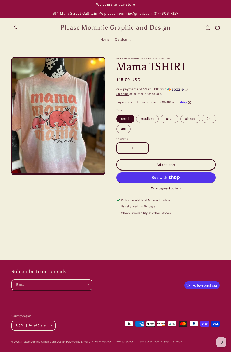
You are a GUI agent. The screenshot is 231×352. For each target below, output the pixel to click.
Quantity (122, 138)
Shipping (122, 93)
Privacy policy (125, 341)
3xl (123, 129)
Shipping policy (173, 341)
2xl (209, 118)
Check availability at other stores (146, 213)
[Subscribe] (87, 284)
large (169, 118)
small (125, 118)
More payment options (166, 188)
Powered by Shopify (78, 341)
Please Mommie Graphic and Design (43, 341)
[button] (16, 28)
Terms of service (148, 341)
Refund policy (103, 341)
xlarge (190, 118)
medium (147, 118)
